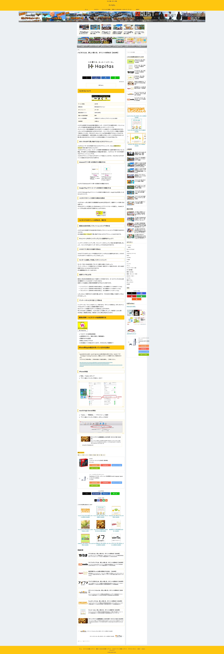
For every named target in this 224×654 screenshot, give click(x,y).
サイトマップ (112, 650)
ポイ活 (99, 454)
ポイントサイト (81, 452)
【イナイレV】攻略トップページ (89, 648)
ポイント (80, 454)
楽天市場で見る (105, 465)
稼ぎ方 (92, 454)
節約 (95, 454)
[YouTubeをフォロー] (101, 500)
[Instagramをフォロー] (98, 500)
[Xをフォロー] (95, 500)
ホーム (80, 648)
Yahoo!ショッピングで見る (116, 465)
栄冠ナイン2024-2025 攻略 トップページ (103, 648)
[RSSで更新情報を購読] (106, 500)
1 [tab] (110, 36)
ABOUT (138, 648)
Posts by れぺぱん (131, 306)
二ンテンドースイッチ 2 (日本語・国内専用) (98, 460)
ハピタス (103, 454)
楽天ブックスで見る (94, 468)
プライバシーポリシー (132, 648)
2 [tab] (112, 36)
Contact (143, 648)
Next (146, 29)
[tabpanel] (84, 29)
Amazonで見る (94, 465)
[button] (145, 52)
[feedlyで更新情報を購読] (103, 500)
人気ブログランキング (131, 333)
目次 (100, 85)
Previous (77, 29)
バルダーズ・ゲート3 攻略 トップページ (119, 648)
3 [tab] (113, 36)
